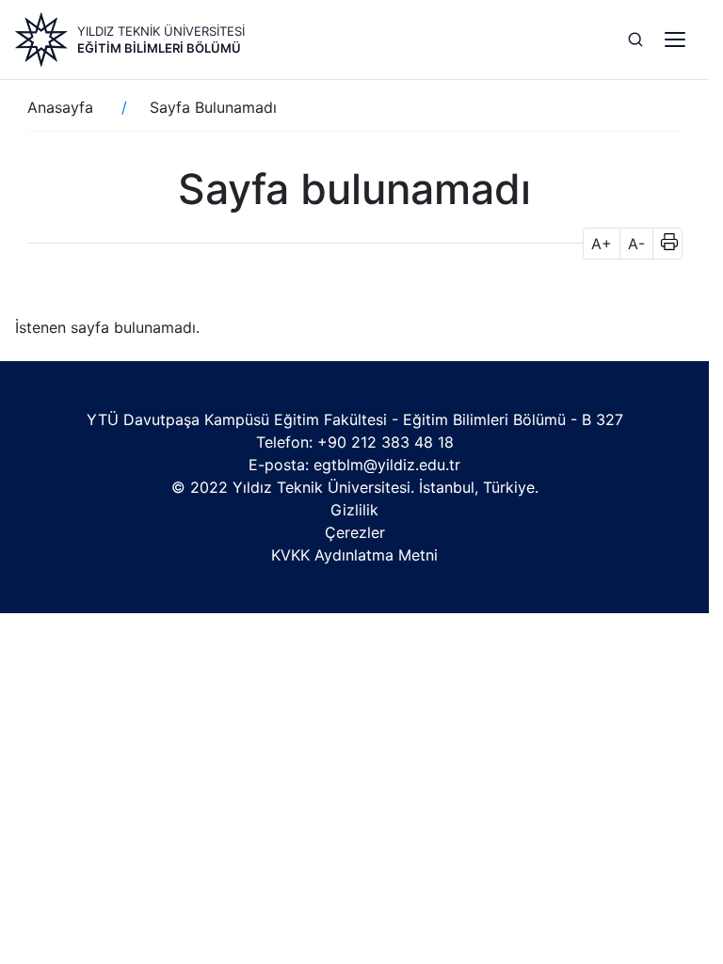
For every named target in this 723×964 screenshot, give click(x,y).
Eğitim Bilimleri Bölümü (159, 47)
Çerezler (355, 532)
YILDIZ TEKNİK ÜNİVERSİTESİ (161, 31)
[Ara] (635, 39)
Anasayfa (60, 107)
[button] (663, 244)
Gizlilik (354, 509)
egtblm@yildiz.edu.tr (386, 464)
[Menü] (675, 39)
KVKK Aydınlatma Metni (354, 554)
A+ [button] (601, 243)
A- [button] (636, 243)
